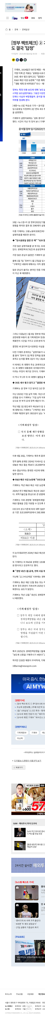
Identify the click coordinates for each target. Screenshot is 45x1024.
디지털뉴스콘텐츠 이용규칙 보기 (27, 760)
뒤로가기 (19, 767)
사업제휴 (30, 994)
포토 (33, 17)
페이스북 (17, 59)
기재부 (34, 732)
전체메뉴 (7, 18)
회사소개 (8, 994)
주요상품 (19, 994)
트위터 (21, 59)
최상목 (20, 738)
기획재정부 (21, 732)
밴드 (25, 59)
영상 (22, 17)
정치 (40, 17)
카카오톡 (13, 59)
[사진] (26, 892)
